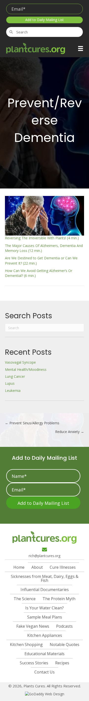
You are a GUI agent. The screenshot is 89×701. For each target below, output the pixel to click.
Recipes (62, 663)
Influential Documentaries (45, 589)
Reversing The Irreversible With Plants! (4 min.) (42, 238)
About (37, 567)
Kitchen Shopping (26, 644)
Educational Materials (44, 653)
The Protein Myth (59, 598)
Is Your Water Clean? (44, 608)
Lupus (10, 383)
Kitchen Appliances (44, 635)
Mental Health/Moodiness (25, 369)
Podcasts (64, 626)
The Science (25, 598)
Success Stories (34, 663)
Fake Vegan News (32, 626)
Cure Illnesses (63, 567)
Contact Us (44, 672)
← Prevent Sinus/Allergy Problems (32, 423)
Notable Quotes (64, 644)
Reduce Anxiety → (69, 431)
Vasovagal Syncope (20, 362)
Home (18, 567)
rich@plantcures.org (44, 555)
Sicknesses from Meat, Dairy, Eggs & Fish (44, 578)
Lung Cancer (15, 376)
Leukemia (13, 390)
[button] (44, 20)
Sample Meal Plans (44, 617)
